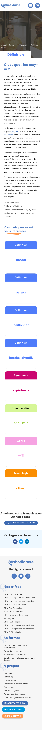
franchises (8, 134)
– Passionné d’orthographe (16, 615)
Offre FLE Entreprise (13, 622)
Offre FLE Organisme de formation (19, 628)
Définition (15, 54)
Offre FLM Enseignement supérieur (19, 601)
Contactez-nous (11, 680)
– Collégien (9, 618)
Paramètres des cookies (14, 694)
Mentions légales (11, 690)
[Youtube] (21, 576)
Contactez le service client (16, 683)
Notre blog (8, 677)
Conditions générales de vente (17, 697)
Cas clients (9, 673)
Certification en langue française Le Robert (20, 659)
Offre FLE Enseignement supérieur (19, 625)
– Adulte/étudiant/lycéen (15, 611)
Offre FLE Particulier (12, 632)
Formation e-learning (13, 651)
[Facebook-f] (14, 576)
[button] (30, 5)
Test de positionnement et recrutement (16, 646)
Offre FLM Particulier (13, 608)
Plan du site (9, 687)
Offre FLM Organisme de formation (19, 597)
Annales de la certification (15, 654)
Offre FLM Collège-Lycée (15, 604)
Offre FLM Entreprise (13, 594)
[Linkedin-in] (27, 576)
